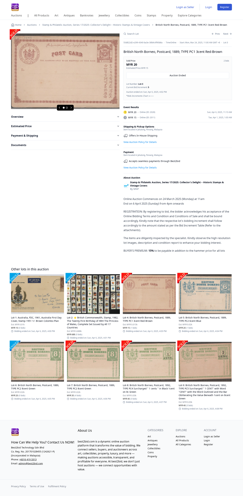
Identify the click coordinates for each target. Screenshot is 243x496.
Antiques (153, 440)
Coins (151, 452)
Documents (18, 145)
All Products (182, 440)
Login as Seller (185, 7)
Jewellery (153, 444)
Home (18, 24)
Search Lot (133, 33)
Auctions (32, 24)
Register (224, 7)
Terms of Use (37, 486)
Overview (17, 117)
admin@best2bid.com (31, 463)
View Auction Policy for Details (140, 142)
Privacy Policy (18, 486)
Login (208, 7)
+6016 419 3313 (28, 459)
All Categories (183, 444)
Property (152, 456)
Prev (217, 33)
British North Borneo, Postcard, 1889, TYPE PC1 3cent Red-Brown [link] (191, 24)
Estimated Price (21, 126)
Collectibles (154, 448)
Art (149, 436)
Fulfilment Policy (57, 486)
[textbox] (177, 225)
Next (225, 33)
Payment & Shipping (24, 135)
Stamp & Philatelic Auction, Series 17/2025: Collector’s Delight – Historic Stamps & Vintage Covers (96, 24)
